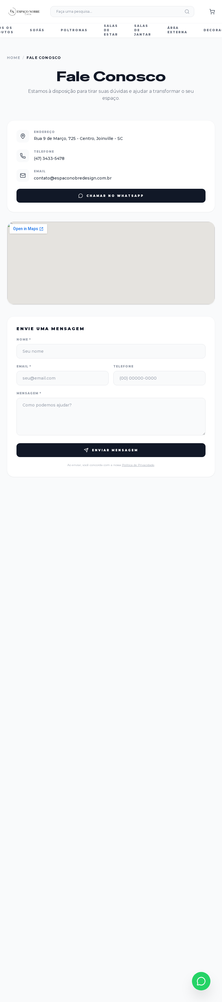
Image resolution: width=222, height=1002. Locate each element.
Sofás (37, 30)
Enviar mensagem (115, 450)
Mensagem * (28, 393)
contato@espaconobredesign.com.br (73, 178)
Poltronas (74, 30)
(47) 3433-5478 (49, 158)
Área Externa (177, 30)
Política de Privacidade (138, 465)
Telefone (123, 366)
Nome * (23, 339)
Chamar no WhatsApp (115, 196)
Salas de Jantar (142, 30)
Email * (23, 366)
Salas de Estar (111, 30)
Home (13, 58)
